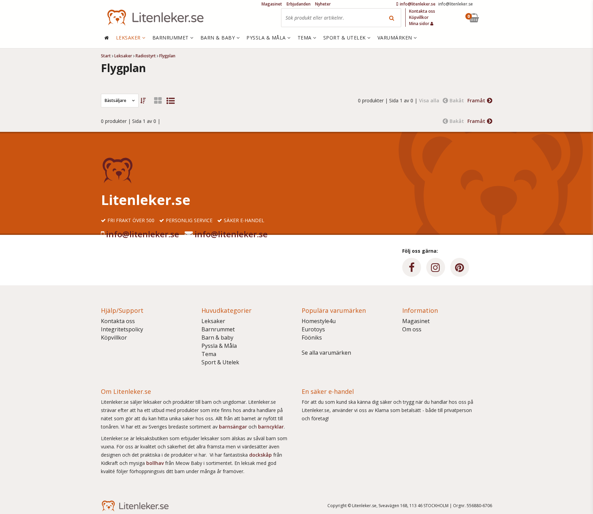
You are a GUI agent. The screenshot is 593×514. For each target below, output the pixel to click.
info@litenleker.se (142, 234)
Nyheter (323, 4)
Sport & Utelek (220, 362)
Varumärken (395, 37)
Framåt (476, 100)
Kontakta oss (118, 321)
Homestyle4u (319, 321)
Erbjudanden (299, 4)
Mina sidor (419, 23)
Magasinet (416, 321)
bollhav (155, 463)
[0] (489, 17)
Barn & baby (217, 337)
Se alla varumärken (326, 352)
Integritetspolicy (122, 329)
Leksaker (213, 321)
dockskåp (261, 455)
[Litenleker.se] (155, 17)
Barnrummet (218, 329)
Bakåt (457, 100)
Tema (208, 354)
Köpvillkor (114, 337)
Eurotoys (313, 329)
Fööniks (312, 337)
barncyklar (271, 426)
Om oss (411, 329)
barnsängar (233, 426)
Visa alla (429, 100)
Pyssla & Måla (219, 346)
